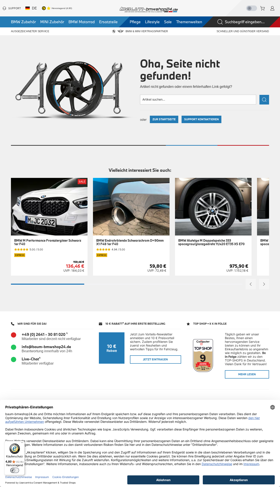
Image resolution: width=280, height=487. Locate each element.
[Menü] (22, 443)
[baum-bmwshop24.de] (148, 9)
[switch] (14, 470)
